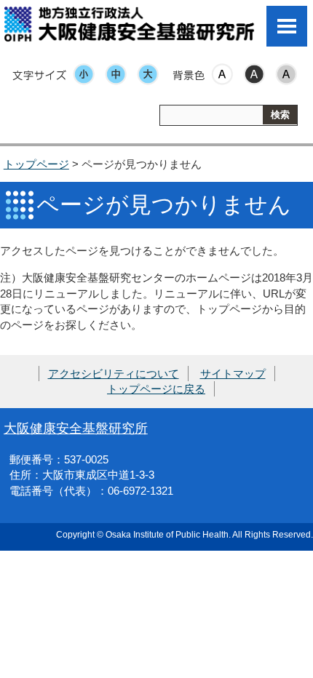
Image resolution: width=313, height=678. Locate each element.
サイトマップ (233, 373)
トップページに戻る (156, 389)
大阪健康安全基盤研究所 (76, 428)
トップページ (36, 164)
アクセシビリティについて (113, 373)
